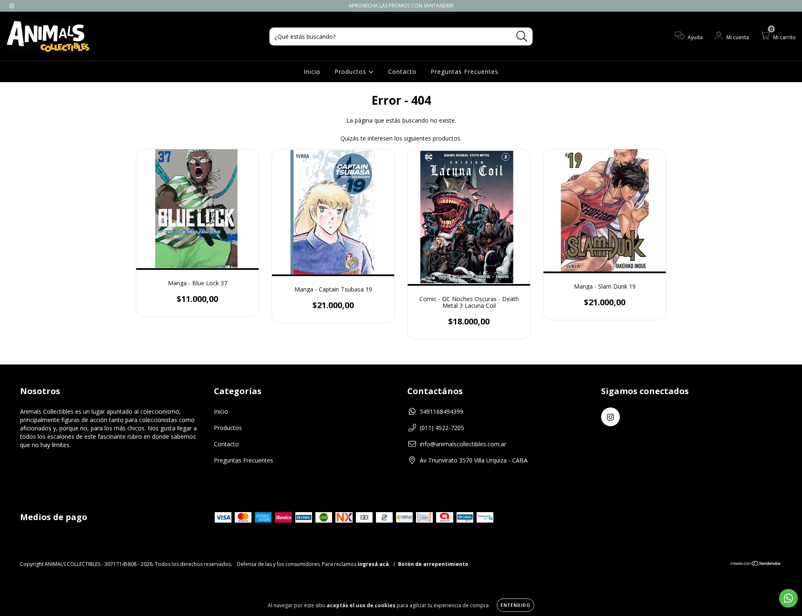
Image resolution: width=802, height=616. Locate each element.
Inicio (312, 71)
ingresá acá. (374, 564)
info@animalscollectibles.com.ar (463, 444)
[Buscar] (522, 36)
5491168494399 (441, 411)
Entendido (515, 605)
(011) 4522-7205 (442, 428)
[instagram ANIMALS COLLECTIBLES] (11, 6)
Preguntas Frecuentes (464, 71)
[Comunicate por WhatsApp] (788, 598)
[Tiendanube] (756, 564)
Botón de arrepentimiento (433, 564)
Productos (351, 71)
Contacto (402, 71)
